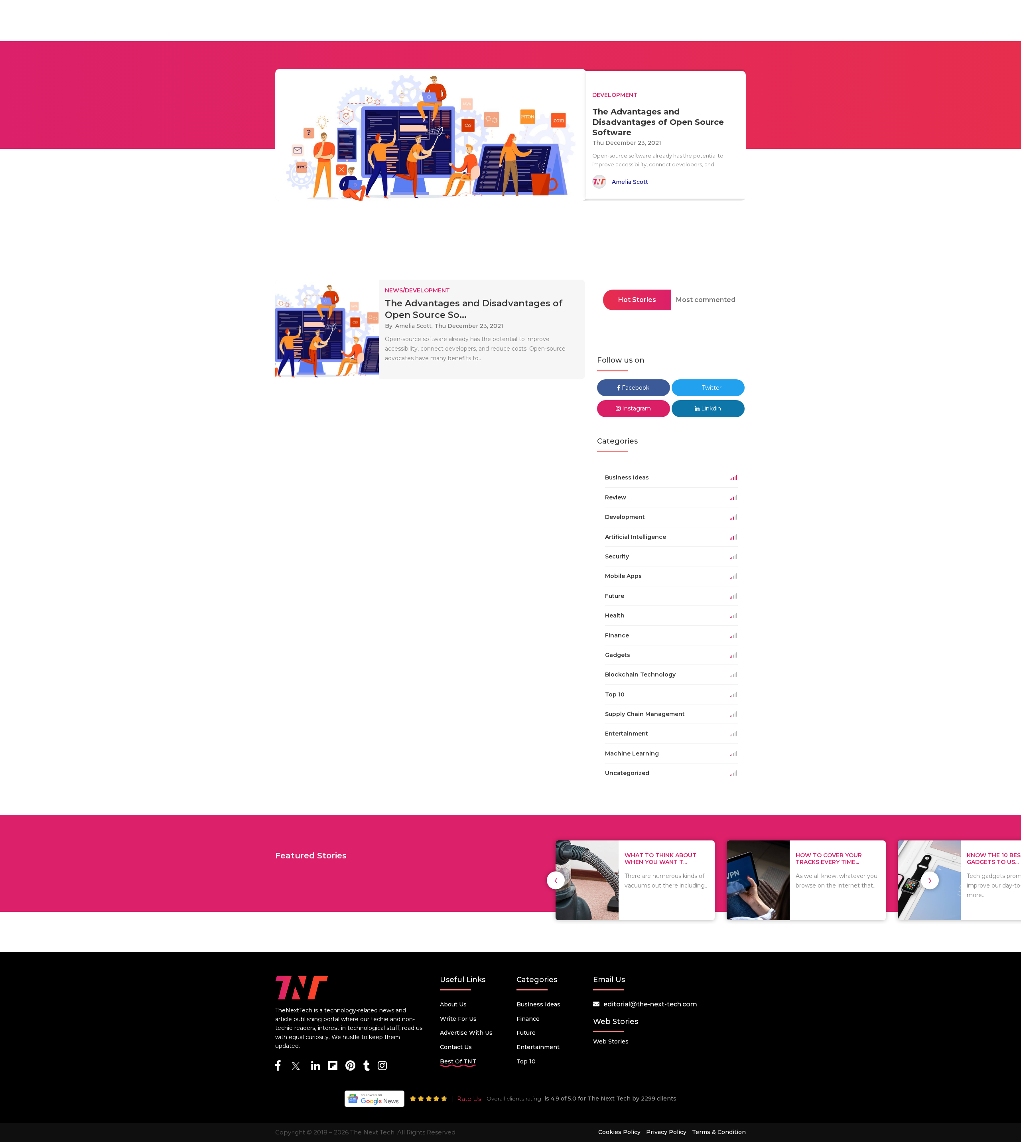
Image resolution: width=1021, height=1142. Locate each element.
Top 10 (526, 1061)
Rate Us (469, 1099)
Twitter (710, 387)
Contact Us (456, 1047)
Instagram (636, 408)
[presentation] (556, 880)
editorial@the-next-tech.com (650, 1004)
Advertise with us (466, 1032)
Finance (528, 1018)
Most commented (705, 300)
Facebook (634, 387)
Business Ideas (538, 1004)
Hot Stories (637, 300)
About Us (453, 1004)
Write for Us (458, 1018)
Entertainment (538, 1047)
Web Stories (611, 1041)
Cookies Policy (619, 1132)
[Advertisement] (510, 242)
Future (526, 1032)
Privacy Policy (666, 1132)
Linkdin (710, 408)
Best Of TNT (458, 1061)
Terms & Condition (719, 1132)
